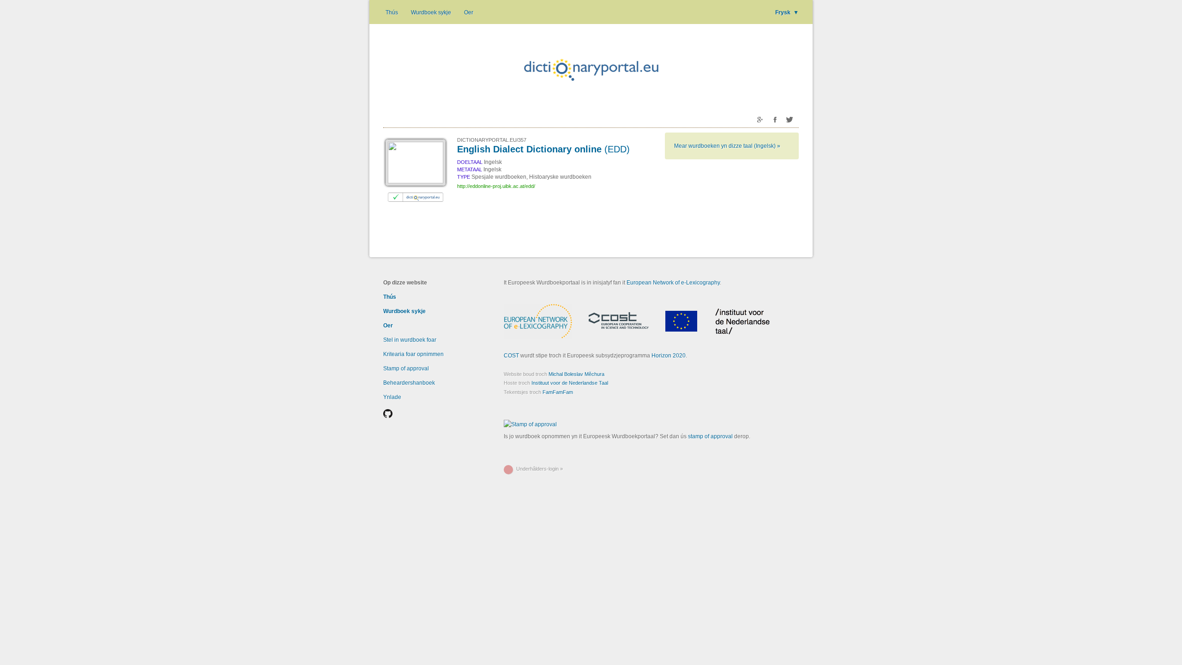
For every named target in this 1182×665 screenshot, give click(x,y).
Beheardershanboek (409, 383)
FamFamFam (558, 392)
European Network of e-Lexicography (673, 282)
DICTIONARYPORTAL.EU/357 (491, 140)
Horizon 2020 (668, 355)
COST (511, 355)
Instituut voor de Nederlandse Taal (569, 383)
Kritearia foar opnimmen (413, 354)
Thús (392, 12)
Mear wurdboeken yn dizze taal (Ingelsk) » (727, 146)
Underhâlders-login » (539, 469)
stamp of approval (710, 436)
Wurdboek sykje (431, 12)
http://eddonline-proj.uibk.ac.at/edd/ (496, 186)
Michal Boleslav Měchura (576, 374)
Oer (468, 12)
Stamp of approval (406, 368)
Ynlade (392, 397)
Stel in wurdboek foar (409, 340)
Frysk (787, 12)
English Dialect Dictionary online (543, 149)
